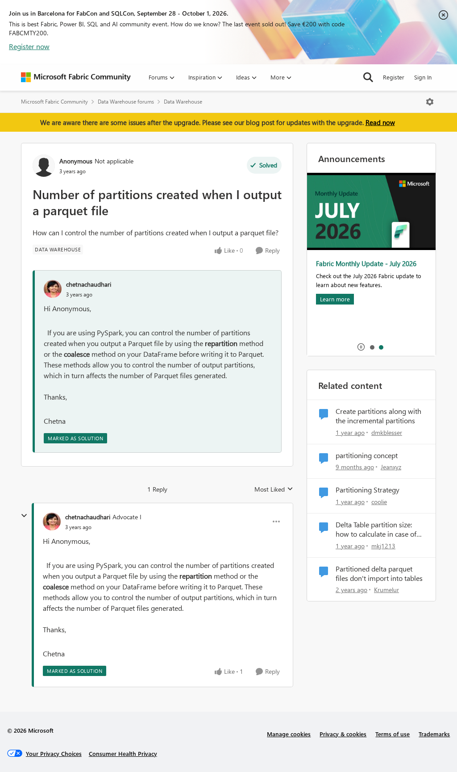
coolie (379, 501)
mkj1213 (383, 546)
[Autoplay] (361, 346)
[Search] (368, 77)
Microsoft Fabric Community (54, 101)
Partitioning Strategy (367, 489)
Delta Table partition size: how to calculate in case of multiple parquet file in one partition (377, 529)
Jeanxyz (391, 467)
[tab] (371, 346)
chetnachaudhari (88, 284)
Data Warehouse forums (126, 101)
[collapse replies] (24, 515)
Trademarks (434, 734)
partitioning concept (367, 455)
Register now (29, 46)
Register (393, 77)
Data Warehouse (183, 101)
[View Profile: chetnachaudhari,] (53, 289)
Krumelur (386, 589)
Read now (380, 122)
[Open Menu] (430, 102)
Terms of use (392, 734)
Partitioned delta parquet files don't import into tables (379, 573)
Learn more (335, 299)
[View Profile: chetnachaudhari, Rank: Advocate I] (52, 521)
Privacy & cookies (343, 734)
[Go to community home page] (76, 77)
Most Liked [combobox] (273, 489)
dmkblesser (386, 432)
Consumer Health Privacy (123, 753)
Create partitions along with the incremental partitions (378, 416)
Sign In (423, 77)
